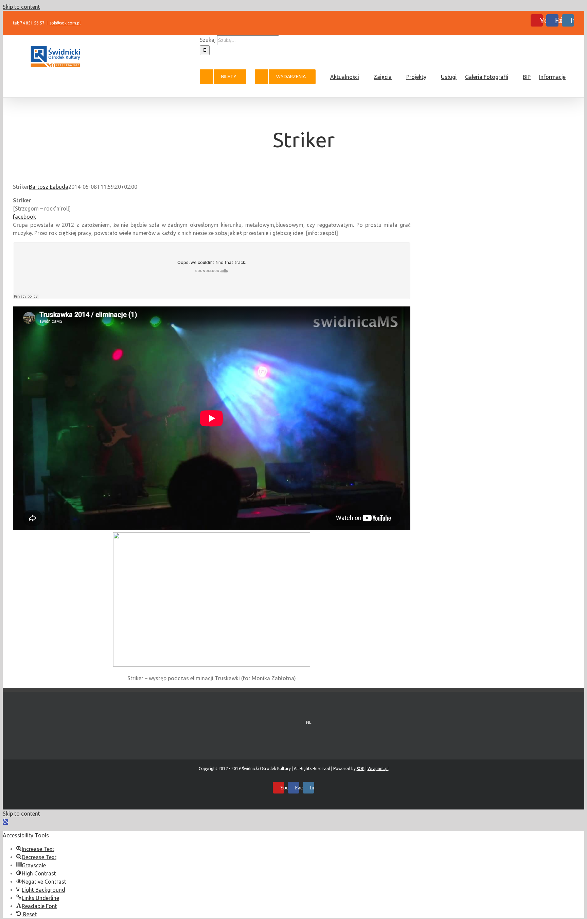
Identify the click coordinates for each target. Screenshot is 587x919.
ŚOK (360, 768)
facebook (24, 217)
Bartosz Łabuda (48, 187)
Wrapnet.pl (378, 768)
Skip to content (21, 7)
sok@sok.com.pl (65, 23)
